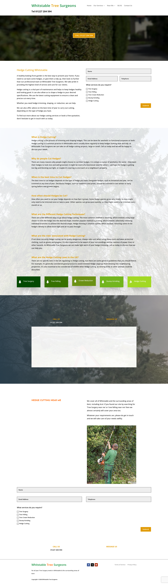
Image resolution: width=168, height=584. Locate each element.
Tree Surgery (92, 89)
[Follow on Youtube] (96, 564)
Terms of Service (120, 565)
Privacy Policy (132, 565)
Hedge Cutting (93, 101)
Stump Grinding (93, 98)
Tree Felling (92, 92)
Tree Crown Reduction (96, 95)
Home (89, 6)
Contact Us (128, 6)
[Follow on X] (92, 564)
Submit (146, 105)
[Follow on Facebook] (88, 564)
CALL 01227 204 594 (84, 35)
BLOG (120, 6)
